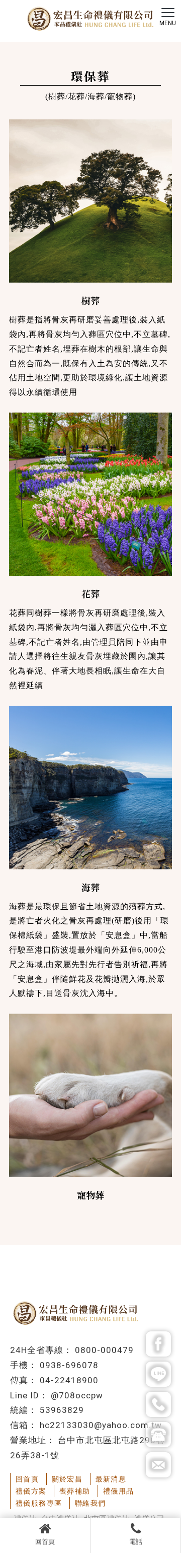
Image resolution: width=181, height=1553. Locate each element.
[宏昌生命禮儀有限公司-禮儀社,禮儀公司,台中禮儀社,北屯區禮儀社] (90, 20)
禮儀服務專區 (39, 1503)
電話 (135, 1541)
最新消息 (111, 1479)
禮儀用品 (118, 1491)
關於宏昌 (67, 1479)
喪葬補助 (74, 1491)
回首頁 (45, 1541)
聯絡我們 (90, 1503)
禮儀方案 (31, 1491)
